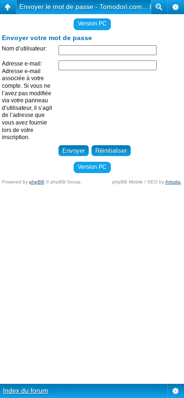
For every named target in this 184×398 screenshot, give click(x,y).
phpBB (36, 181)
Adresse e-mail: (22, 63)
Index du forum (25, 390)
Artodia (173, 181)
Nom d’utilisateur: (24, 48)
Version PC (92, 23)
